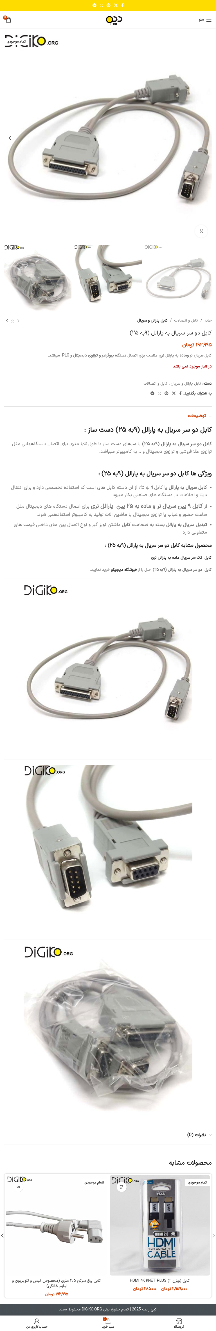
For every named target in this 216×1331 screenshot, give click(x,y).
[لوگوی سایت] (108, 20)
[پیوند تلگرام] (94, 6)
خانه (208, 321)
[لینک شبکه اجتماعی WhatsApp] (101, 6)
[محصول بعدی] (7, 321)
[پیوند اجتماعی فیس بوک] (122, 6)
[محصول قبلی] (18, 321)
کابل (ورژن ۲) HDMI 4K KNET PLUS (160, 1281)
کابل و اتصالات (186, 321)
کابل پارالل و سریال (152, 321)
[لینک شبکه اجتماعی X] (116, 6)
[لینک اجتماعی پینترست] (108, 6)
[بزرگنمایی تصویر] (201, 231)
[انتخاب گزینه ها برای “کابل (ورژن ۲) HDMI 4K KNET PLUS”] (122, 1187)
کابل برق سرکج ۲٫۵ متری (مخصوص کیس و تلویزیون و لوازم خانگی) (56, 1283)
